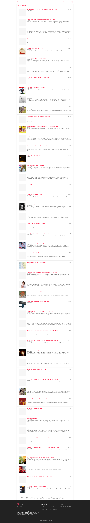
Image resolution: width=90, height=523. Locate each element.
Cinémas (33, 509)
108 (56, 498)
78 (59, 497)
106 (53, 498)
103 (48, 498)
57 (31, 497)
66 (43, 497)
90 (29, 498)
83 (66, 497)
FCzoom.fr (37, 507)
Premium (37, 512)
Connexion (60, 1)
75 (55, 497)
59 (34, 497)
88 (26, 498)
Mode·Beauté (27, 512)
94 (34, 498)
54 (27, 497)
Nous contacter (53, 506)
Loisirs (23, 512)
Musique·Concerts (33, 512)
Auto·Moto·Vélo (29, 509)
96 (37, 498)
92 (32, 498)
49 (21, 497)
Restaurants (27, 513)
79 (60, 497)
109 (57, 498)
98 (40, 498)
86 (70, 497)
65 (42, 497)
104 (49, 498)
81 (63, 497)
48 (19, 497)
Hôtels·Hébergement (27, 511)
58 (32, 497)
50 (22, 497)
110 (59, 498)
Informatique (19, 512)
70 (49, 497)
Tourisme (31, 514)
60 (35, 497)
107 (54, 498)
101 (44, 498)
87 (71, 497)
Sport (28, 514)
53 (26, 497)
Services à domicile (33, 513)
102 (46, 498)
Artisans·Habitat (23, 509)
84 (67, 497)
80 (62, 497)
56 (30, 497)
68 (46, 497)
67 (45, 497)
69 (47, 497)
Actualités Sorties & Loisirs (45, 511)
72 (51, 497)
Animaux (18, 509)
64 (40, 497)
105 (51, 498)
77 (58, 497)
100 (43, 498)
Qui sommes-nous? (53, 509)
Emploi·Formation (20, 511)
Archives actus (44, 509)
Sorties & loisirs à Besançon (30, 1)
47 (18, 497)
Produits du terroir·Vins (21, 513)
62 (38, 497)
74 (54, 497)
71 (50, 497)
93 (33, 498)
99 (41, 498)
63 (39, 497)
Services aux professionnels (22, 514)
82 (64, 497)
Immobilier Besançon (35, 511)
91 (30, 498)
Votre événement (67, 1)
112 (62, 498)
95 (36, 498)
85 (68, 497)
